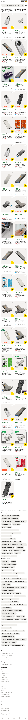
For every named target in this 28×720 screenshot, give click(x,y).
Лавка (8, 718)
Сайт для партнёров (5, 658)
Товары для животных (6, 696)
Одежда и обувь (4, 679)
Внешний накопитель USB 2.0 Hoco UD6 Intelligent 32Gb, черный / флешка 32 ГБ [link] (7, 502)
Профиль (25, 718)
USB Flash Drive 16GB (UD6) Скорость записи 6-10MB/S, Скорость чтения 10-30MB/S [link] (20, 112)
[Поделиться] (26, 5)
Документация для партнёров (7, 657)
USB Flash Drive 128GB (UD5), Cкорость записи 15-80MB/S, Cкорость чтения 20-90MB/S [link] (7, 216)
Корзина (19, 718)
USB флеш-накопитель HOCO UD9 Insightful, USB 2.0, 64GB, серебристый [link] (20, 60)
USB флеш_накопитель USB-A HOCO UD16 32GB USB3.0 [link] (7, 295)
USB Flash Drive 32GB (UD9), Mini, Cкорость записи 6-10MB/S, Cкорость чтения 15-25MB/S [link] (6, 425)
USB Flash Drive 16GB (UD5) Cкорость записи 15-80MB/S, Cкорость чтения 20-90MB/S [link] (20, 165)
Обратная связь (4, 706)
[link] (10, 516)
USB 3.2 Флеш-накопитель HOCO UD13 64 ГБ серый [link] (20, 191)
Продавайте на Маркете (6, 655)
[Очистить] (22, 5)
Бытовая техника (5, 673)
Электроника (4, 677)
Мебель (2, 671)
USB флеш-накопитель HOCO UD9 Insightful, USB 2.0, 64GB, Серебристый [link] (7, 242)
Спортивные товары (5, 694)
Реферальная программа (6, 664)
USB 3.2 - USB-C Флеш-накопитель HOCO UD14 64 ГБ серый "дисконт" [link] (20, 349)
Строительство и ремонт (6, 698)
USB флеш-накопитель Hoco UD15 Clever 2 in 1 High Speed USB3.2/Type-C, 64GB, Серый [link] (20, 216)
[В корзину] (12, 27)
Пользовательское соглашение (7, 704)
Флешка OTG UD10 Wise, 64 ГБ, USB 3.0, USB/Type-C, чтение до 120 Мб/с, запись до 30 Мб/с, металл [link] (20, 374)
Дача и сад (3, 688)
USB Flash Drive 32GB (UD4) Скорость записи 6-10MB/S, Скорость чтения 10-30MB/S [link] (7, 475)
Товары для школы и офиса (7, 692)
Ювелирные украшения (6, 701)
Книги (2, 690)
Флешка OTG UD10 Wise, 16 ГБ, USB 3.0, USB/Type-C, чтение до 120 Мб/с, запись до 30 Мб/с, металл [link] (7, 450)
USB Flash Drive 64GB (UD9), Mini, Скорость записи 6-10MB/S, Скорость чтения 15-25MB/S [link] (6, 112)
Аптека (2, 683)
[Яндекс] (11, 715)
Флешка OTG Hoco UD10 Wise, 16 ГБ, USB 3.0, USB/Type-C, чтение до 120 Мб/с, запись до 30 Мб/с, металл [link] (20, 450)
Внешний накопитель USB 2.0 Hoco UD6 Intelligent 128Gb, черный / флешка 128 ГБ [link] (20, 399)
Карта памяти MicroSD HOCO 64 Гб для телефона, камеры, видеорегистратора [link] (6, 86)
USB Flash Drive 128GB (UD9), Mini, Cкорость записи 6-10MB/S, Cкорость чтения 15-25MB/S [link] (6, 165)
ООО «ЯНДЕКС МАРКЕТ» (10, 713)
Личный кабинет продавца (7, 653)
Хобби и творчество (5, 686)
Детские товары (4, 699)
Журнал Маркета (5, 710)
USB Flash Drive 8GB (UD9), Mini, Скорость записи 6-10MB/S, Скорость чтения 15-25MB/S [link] (6, 33)
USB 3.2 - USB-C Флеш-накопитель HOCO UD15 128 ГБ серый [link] (7, 399)
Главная (3, 718)
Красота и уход (4, 684)
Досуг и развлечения (5, 669)
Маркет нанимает (5, 708)
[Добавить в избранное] (12, 14)
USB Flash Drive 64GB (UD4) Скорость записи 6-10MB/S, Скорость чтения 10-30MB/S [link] (7, 137)
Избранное (14, 718)
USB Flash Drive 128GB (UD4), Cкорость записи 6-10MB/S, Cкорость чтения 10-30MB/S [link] (7, 191)
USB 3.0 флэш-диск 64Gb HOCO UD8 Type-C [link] (20, 137)
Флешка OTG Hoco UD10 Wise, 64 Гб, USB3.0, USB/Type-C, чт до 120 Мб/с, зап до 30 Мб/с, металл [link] (20, 33)
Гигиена (3, 675)
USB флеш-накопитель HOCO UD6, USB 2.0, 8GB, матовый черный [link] (20, 242)
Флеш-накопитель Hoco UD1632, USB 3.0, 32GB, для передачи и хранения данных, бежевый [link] (7, 348)
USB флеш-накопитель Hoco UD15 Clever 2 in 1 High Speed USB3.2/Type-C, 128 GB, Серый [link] (20, 321)
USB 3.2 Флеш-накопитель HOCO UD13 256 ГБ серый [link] (20, 425)
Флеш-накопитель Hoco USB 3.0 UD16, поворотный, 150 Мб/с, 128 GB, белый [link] (20, 475)
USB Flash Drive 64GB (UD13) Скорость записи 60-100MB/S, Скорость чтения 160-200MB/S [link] (20, 86)
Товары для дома (5, 681)
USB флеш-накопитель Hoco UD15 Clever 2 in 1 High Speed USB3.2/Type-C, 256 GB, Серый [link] (7, 321)
